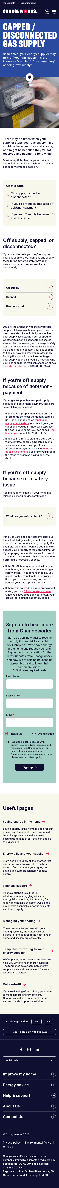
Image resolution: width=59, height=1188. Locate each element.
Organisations (28, 3)
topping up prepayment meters (26, 421)
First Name (13, 676)
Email (10, 714)
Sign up (27, 767)
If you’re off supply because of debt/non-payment (32, 205)
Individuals (9, 3)
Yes (36, 1021)
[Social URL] (21, 1050)
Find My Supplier (13, 366)
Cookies (8, 1147)
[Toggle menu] (54, 10)
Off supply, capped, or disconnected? (26, 195)
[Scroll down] (30, 77)
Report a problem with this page (30, 1032)
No (48, 1021)
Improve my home (19, 1074)
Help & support (16, 1095)
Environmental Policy (38, 1142)
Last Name (13, 695)
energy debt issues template (28, 450)
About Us (11, 1106)
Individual (14, 733)
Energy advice (16, 1085)
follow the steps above (37, 591)
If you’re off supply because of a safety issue (32, 216)
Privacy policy (12, 1142)
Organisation (43, 733)
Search (47, 13)
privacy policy (35, 757)
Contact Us (13, 1116)
